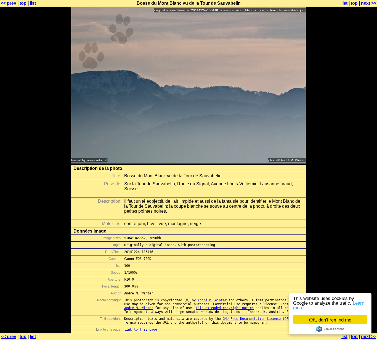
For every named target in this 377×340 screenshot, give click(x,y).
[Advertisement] (355, 137)
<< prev (8, 3)
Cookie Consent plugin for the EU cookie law (330, 329)
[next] (188, 162)
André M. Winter (212, 300)
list (33, 3)
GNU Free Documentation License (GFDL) (258, 319)
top (23, 3)
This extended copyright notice (225, 308)
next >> (368, 3)
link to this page (140, 329)
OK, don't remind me (330, 319)
